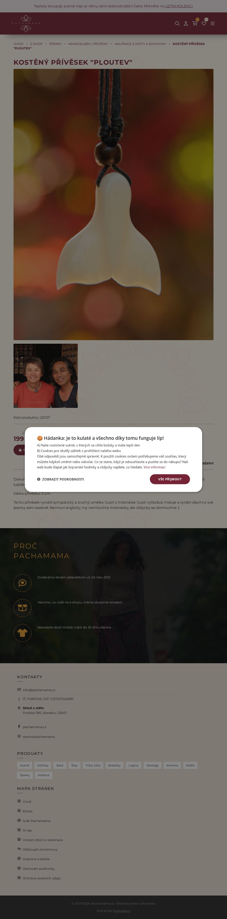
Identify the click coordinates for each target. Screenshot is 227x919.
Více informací (154, 467)
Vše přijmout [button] (170, 479)
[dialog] (113, 459)
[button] (60, 479)
